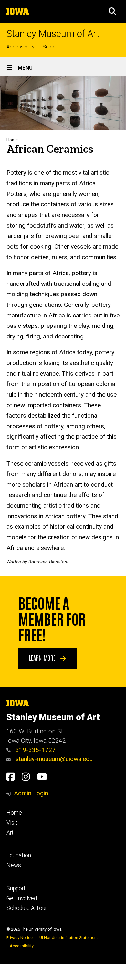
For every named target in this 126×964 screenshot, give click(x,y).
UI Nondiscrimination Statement (68, 937)
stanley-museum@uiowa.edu (53, 759)
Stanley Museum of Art (53, 33)
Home (12, 139)
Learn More (43, 657)
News (13, 865)
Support (52, 47)
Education (18, 855)
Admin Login (31, 793)
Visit (11, 822)
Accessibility (20, 47)
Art (10, 833)
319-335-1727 (35, 750)
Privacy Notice (19, 937)
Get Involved (21, 898)
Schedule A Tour (26, 908)
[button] (112, 11)
